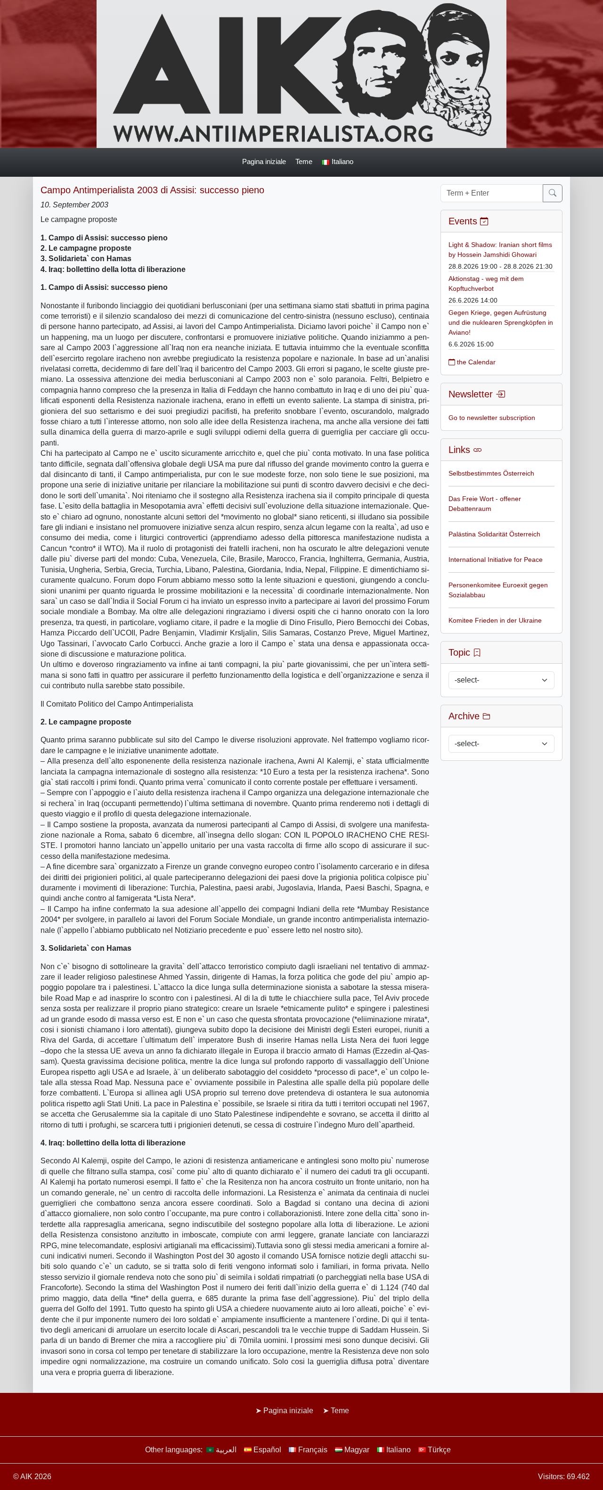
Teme (303, 161)
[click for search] (552, 193)
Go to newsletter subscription (491, 417)
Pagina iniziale (264, 161)
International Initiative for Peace (495, 559)
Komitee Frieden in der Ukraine (495, 620)
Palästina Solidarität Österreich (494, 534)
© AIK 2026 (32, 1477)
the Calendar (475, 362)
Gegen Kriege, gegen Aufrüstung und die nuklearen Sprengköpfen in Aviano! (500, 322)
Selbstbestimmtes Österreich (491, 473)
